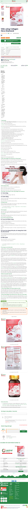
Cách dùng (3, 86)
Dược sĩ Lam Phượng (10, 59)
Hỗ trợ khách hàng (11, 484)
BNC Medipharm (17, 463)
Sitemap (16, 497)
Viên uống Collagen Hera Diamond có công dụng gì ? (3, 76)
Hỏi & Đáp (14, 65)
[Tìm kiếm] (26, 3)
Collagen (2, 123)
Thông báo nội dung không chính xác (11, 494)
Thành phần (2, 74)
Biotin (2, 149)
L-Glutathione (3, 124)
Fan (4, 492)
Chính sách (17, 483)
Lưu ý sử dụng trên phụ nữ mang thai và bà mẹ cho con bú (3, 99)
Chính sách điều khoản (17, 486)
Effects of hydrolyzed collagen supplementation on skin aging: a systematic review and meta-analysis (14, 404)
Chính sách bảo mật (17, 490)
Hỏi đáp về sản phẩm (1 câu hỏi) (9, 411)
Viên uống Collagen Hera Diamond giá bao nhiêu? (3, 110)
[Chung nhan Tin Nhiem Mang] (23, 505)
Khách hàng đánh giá (6, 426)
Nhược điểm (2, 117)
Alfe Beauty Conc (3, 283)
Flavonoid (2, 267)
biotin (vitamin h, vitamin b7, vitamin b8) (21, 466)
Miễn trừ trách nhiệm (11, 492)
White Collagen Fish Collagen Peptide (6, 277)
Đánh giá (24, 65)
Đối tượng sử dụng (3, 79)
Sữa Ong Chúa (3, 140)
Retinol (5, 154)
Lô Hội (16, 266)
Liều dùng (3, 85)
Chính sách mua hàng (17, 488)
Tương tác (3, 91)
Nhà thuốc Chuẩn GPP (10, 490)
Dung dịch (23, 277)
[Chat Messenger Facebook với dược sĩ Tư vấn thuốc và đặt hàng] (5, 41)
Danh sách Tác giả (17, 496)
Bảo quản (3, 102)
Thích (5, 418)
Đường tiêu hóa (5, 249)
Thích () (6, 422)
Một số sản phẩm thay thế (3, 107)
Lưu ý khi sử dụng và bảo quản (3, 93)
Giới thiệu (10, 486)
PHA (25, 285)
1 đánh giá (10, 33)
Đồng (9, 268)
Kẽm (1, 142)
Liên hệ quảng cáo (11, 499)
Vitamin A (2, 154)
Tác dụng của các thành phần (3, 105)
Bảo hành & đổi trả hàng (17, 492)
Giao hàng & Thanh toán (16, 494)
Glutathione (13, 255)
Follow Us (2, 496)
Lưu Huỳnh (14, 262)
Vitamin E (2, 152)
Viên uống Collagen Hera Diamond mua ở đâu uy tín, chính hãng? (3, 113)
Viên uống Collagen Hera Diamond (21, 458)
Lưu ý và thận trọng (3, 96)
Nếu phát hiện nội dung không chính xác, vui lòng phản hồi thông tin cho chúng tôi (11, 57)
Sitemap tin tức (17, 498)
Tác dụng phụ (2, 90)
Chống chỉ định (3, 88)
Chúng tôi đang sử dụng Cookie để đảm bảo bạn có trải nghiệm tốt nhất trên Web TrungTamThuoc (14, 479)
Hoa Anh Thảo (6, 139)
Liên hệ (10, 488)
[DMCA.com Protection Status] (26, 505)
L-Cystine (2, 127)
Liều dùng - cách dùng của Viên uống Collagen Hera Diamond (3, 82)
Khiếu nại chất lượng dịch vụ (11, 497)
